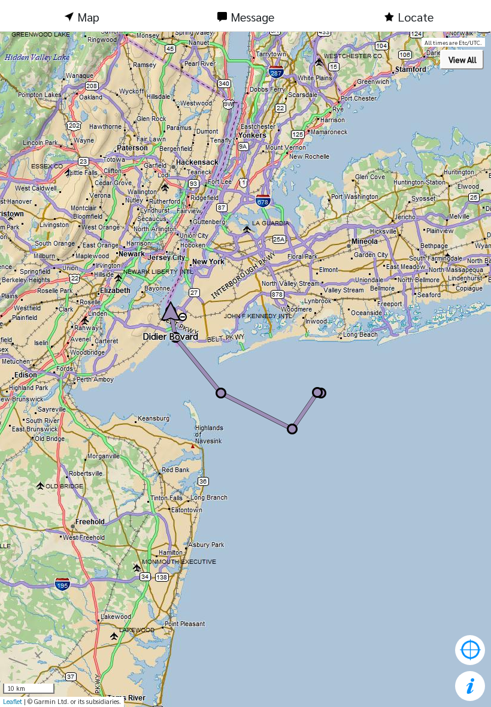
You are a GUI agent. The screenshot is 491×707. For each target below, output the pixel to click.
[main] (245, 369)
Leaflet (12, 701)
